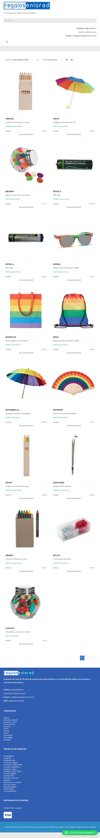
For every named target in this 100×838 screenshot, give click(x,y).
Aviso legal (70, 827)
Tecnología (8, 737)
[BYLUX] (73, 528)
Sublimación (9, 776)
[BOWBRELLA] (26, 383)
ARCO (56, 119)
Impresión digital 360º (13, 765)
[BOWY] (26, 456)
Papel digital (9, 789)
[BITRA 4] (26, 237)
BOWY (9, 482)
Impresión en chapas (12, 782)
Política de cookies (56, 827)
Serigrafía (7, 758)
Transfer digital (10, 773)
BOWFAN (58, 410)
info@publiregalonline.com (84, 36)
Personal (7, 726)
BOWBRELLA (12, 410)
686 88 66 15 (90, 28)
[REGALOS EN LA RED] (50, 9)
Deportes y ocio (10, 722)
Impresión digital (11, 762)
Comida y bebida (11, 720)
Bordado (7, 780)
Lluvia (6, 733)
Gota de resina (10, 784)
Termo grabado (10, 791)
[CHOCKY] (26, 601)
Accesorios (8, 735)
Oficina (7, 731)
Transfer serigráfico (12, 767)
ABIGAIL (10, 119)
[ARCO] (73, 92)
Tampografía (9, 756)
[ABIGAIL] (26, 92)
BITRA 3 (57, 191)
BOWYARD (58, 482)
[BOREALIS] (26, 310)
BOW (56, 337)
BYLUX (56, 555)
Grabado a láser (10, 769)
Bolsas (6, 718)
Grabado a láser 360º (12, 771)
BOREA (57, 264)
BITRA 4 (10, 264)
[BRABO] (26, 528)
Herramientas (9, 724)
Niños (6, 729)
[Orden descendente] (38, 59)
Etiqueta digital (10, 787)
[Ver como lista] (71, 59)
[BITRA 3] (73, 164)
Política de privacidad (38, 827)
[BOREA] (73, 237)
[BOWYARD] (73, 456)
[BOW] (73, 310)
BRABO (9, 555)
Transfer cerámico (11, 778)
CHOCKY (10, 628)
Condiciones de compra (86, 827)
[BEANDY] (26, 164)
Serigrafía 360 (9, 760)
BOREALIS (11, 337)
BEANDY (10, 191)
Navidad (7, 740)
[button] (80, 832)
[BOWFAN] (73, 383)
